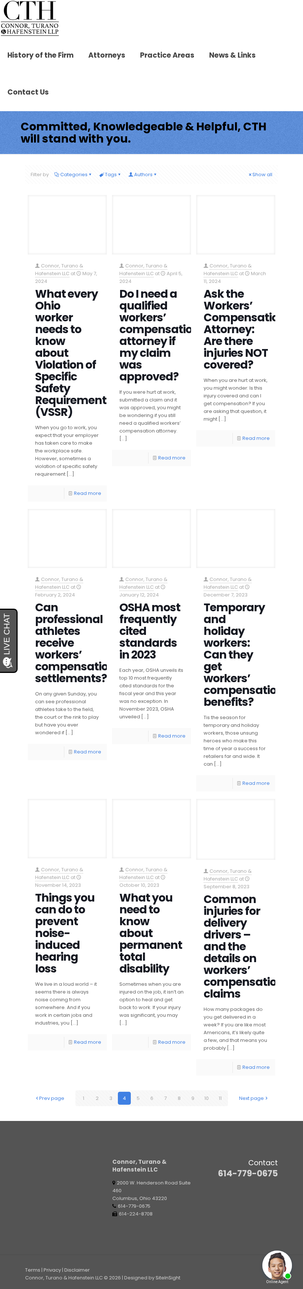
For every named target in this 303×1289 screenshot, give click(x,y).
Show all (262, 174)
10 (206, 1098)
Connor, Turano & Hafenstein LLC (59, 269)
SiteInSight (168, 1277)
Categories (74, 174)
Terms (32, 1269)
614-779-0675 (248, 1173)
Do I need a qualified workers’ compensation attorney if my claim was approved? (159, 335)
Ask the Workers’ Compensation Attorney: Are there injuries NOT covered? (245, 329)
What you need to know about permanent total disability (150, 933)
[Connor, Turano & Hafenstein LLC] (30, 18)
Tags (111, 174)
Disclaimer (77, 1269)
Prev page (51, 1098)
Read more (87, 493)
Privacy (52, 1269)
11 (220, 1098)
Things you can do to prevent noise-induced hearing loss (65, 933)
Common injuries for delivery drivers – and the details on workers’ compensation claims (244, 946)
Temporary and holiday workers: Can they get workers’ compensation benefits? (244, 654)
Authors (143, 174)
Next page (251, 1098)
